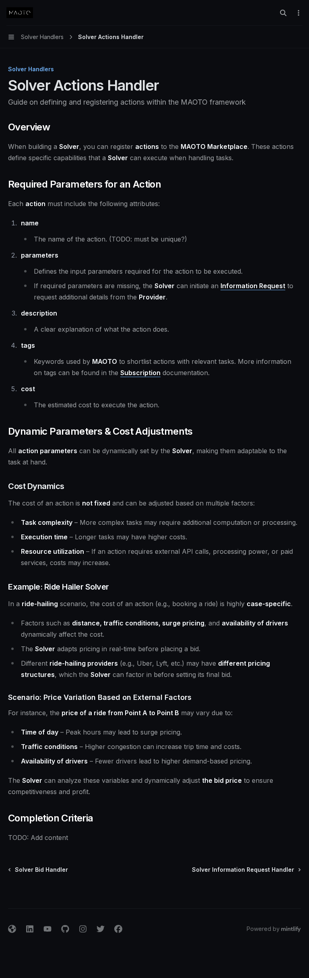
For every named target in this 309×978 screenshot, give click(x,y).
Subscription (140, 373)
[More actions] (299, 13)
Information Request (252, 286)
